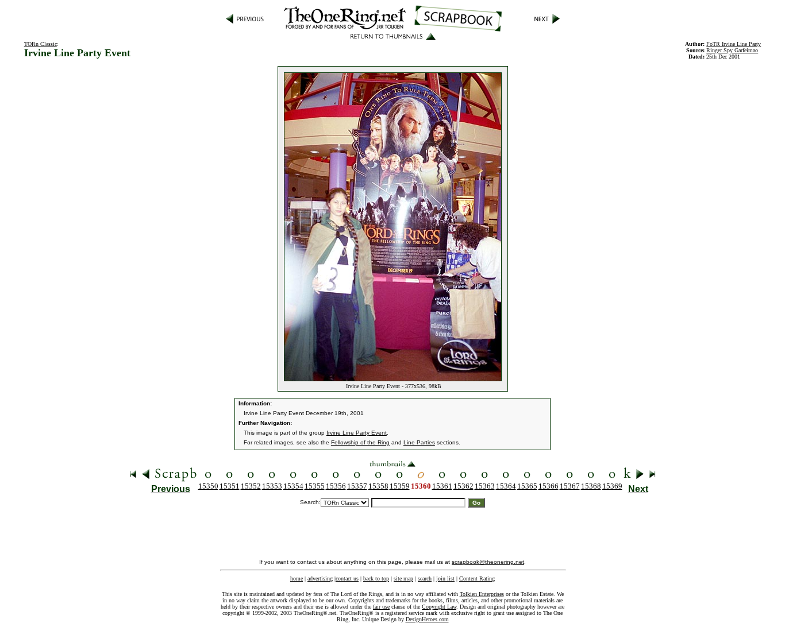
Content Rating (477, 578)
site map (403, 578)
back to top (376, 578)
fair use (381, 606)
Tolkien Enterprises (482, 594)
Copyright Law (439, 606)
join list (445, 578)
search (425, 578)
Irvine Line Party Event (356, 432)
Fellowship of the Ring (360, 442)
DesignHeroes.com (427, 619)
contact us (347, 578)
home (296, 578)
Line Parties (419, 442)
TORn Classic (40, 44)
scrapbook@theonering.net (488, 562)
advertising (320, 578)
